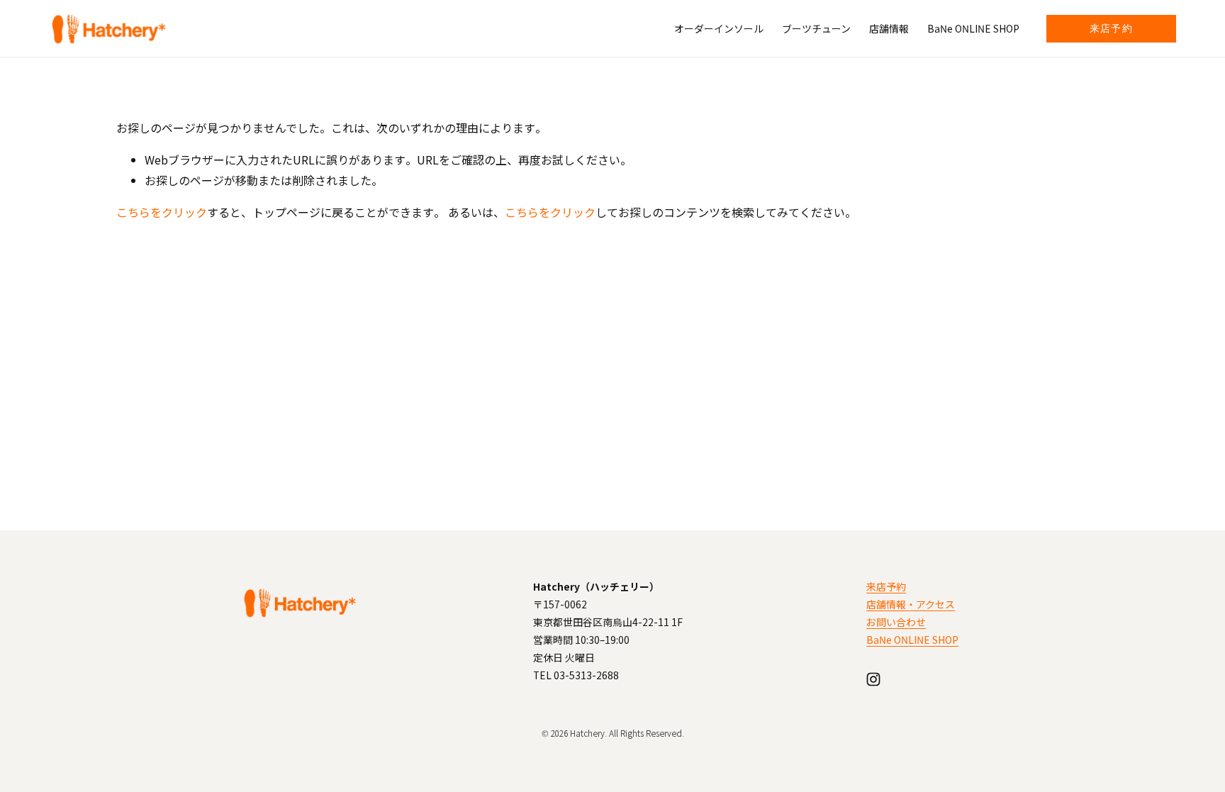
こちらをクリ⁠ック (161, 212)
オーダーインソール (718, 28)
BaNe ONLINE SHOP (973, 28)
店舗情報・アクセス (910, 604)
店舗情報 (889, 28)
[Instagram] (873, 679)
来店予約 (1112, 28)
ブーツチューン (816, 28)
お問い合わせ (896, 622)
